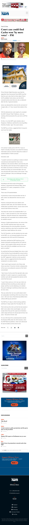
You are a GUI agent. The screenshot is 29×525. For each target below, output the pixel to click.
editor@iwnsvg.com (15, 493)
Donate (13, 405)
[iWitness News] (14, 479)
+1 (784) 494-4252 (15, 490)
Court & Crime (4, 26)
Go (26, 368)
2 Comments (4, 431)
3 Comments (4, 423)
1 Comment (4, 438)
